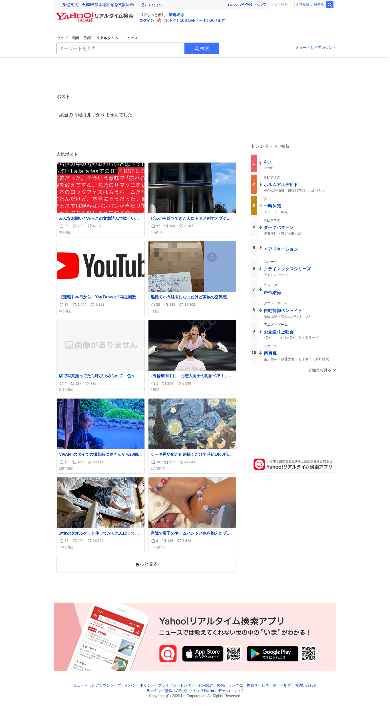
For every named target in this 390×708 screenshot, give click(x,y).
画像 (76, 38)
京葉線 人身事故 (311, 5)
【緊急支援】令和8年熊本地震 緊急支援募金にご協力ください (111, 5)
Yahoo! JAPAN (239, 4)
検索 (204, 48)
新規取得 (176, 15)
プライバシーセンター (176, 685)
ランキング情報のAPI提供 (168, 691)
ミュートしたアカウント (315, 47)
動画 (88, 38)
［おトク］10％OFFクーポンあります (193, 20)
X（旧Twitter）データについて (218, 691)
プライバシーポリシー (135, 685)
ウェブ (62, 38)
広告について (228, 685)
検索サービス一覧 (261, 685)
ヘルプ (260, 4)
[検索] (329, 4)
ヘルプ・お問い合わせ (298, 685)
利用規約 (205, 685)
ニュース (130, 38)
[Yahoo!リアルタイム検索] (95, 14)
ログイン (146, 20)
